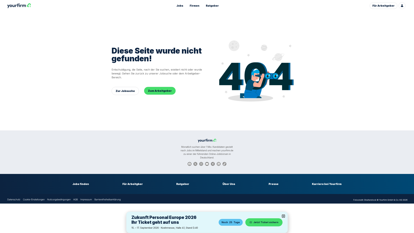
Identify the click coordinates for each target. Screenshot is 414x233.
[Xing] (213, 164)
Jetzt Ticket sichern (265, 222)
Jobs (179, 5)
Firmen (194, 5)
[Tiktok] (224, 164)
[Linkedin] (219, 164)
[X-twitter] (195, 164)
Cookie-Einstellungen (34, 199)
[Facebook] (189, 164)
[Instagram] (201, 164)
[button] (283, 216)
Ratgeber (212, 5)
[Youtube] (207, 164)
